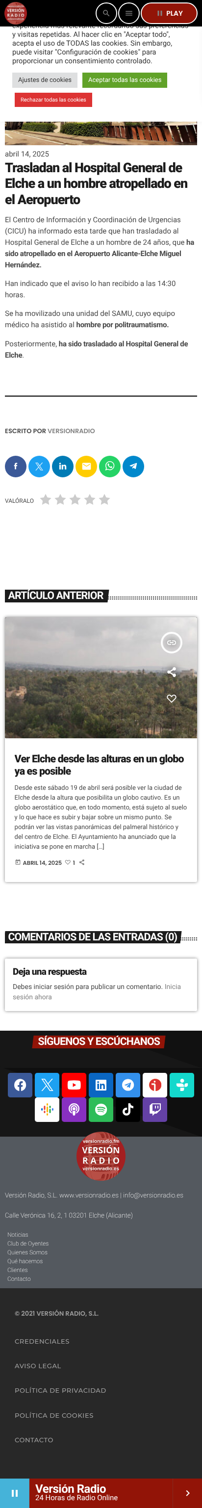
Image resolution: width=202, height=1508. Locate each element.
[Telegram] (128, 1085)
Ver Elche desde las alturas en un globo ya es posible (99, 765)
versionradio (71, 431)
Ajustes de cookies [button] (45, 80)
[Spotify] (101, 1109)
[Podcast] (74, 1109)
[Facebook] (20, 1085)
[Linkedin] (101, 1085)
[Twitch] (155, 1109)
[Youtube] (74, 1085)
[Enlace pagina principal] (15, 13)
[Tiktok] (128, 1109)
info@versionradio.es (153, 1195)
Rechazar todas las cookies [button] (53, 100)
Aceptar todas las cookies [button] (124, 80)
